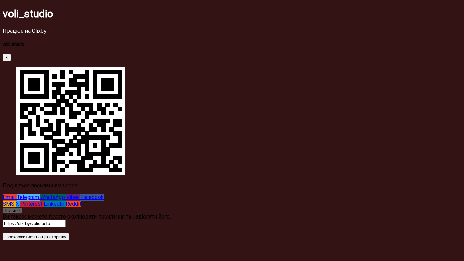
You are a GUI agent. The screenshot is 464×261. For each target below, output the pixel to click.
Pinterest (32, 204)
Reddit (73, 204)
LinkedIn (55, 204)
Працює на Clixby (25, 31)
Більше (12, 210)
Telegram (28, 197)
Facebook (92, 197)
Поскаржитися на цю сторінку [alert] (35, 236)
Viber (73, 197)
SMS (9, 204)
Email (10, 197)
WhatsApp (53, 197)
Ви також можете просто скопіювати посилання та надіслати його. (87, 216)
